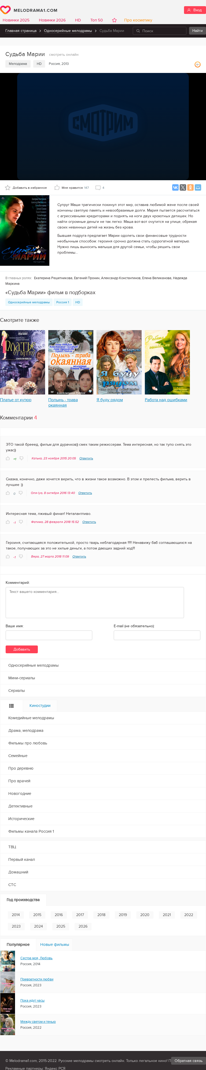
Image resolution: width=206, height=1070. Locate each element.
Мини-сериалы (21, 678)
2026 (83, 926)
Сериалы (16, 690)
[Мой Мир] (198, 187)
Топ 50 (96, 20)
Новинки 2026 (52, 20)
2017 (80, 915)
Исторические (21, 818)
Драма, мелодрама (25, 730)
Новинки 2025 (16, 20)
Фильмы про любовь (27, 743)
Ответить (86, 458)
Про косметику (137, 20)
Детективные (20, 806)
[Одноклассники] (190, 187)
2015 (37, 915)
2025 (60, 926)
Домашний (18, 872)
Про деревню (21, 768)
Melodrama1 (28, 10)
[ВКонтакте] (175, 187)
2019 (123, 915)
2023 (16, 926)
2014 (16, 915)
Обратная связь (189, 1060)
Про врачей (19, 780)
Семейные (17, 755)
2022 (188, 915)
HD (78, 20)
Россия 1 (62, 302)
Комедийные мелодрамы (31, 717)
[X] (183, 187)
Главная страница (20, 30)
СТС (12, 884)
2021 (167, 915)
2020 (144, 915)
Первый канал (21, 859)
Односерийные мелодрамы (68, 30)
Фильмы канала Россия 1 (31, 831)
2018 (101, 915)
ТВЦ (12, 846)
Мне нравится (75, 188)
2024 (38, 926)
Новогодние (19, 793)
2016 (59, 915)
